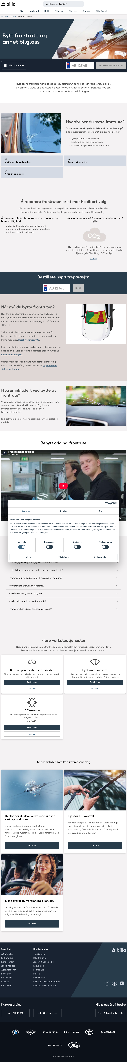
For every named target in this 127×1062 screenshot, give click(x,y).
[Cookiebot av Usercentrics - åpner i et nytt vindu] (106, 504)
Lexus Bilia (38, 966)
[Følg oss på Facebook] (114, 983)
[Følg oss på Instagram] (107, 983)
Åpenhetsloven (8, 970)
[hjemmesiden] (119, 950)
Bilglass (13, 16)
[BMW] (15, 1032)
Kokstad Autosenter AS (44, 986)
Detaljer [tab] (63, 511)
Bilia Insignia (39, 958)
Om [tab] (100, 511)
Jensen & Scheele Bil (43, 962)
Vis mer (93, 258)
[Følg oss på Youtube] (122, 983)
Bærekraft (6, 974)
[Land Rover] (74, 1045)
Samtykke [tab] (26, 511)
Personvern (6, 977)
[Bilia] (8, 3)
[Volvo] (50, 1032)
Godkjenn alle (100, 557)
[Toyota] (89, 1032)
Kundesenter (7, 962)
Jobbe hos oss (8, 966)
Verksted (4, 16)
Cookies (5, 982)
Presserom (6, 986)
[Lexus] (107, 1032)
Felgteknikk (38, 970)
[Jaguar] (54, 1045)
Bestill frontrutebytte (28, 340)
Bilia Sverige (39, 977)
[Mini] (30, 1032)
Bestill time (32, 682)
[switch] (49, 547)
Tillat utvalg (64, 557)
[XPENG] (71, 1032)
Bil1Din (36, 974)
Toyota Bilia (39, 954)
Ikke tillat (27, 557)
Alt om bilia (7, 954)
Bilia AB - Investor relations (46, 982)
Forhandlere (7, 958)
